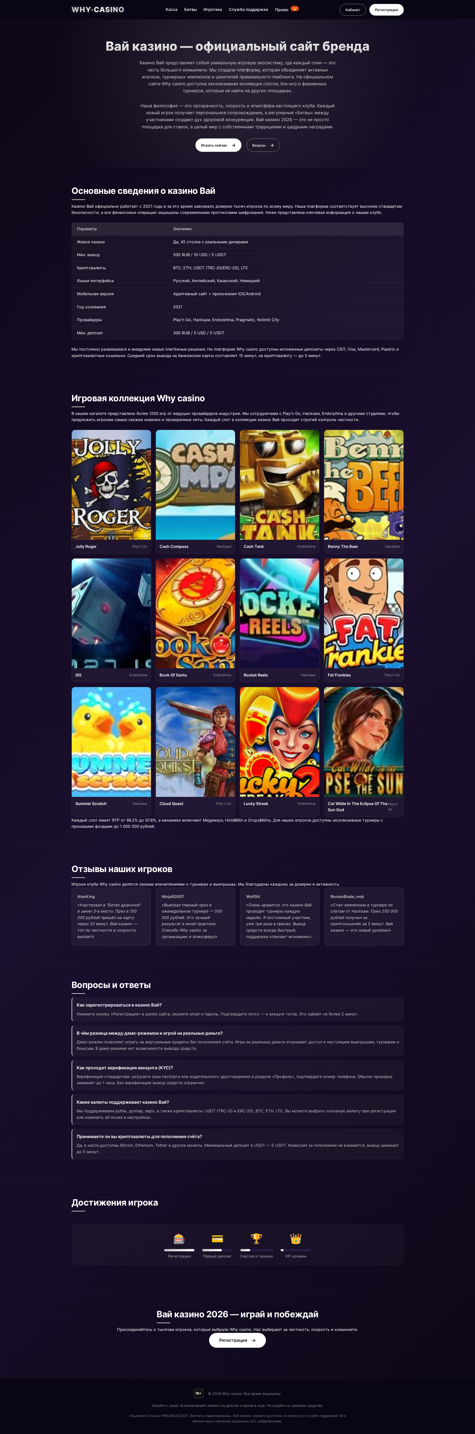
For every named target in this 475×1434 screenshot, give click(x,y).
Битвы (190, 9)
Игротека (213, 9)
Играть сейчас (214, 145)
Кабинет (352, 10)
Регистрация (386, 10)
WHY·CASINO (98, 9)
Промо (286, 9)
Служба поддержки (248, 9)
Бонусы (258, 145)
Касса (171, 9)
